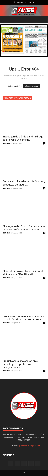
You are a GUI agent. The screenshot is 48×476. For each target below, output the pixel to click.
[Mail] (24, 463)
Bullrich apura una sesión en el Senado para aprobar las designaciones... (21, 364)
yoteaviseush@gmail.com (29, 445)
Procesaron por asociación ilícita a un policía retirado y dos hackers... (23, 318)
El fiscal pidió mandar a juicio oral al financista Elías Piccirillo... (23, 273)
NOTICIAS (6, 143)
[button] (4, 19)
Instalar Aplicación (25, 2)
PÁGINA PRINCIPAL (31, 86)
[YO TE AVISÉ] (24, 10)
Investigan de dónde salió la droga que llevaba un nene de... (23, 138)
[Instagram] (17, 463)
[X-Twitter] (31, 463)
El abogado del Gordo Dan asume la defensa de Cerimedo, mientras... (24, 228)
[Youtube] (37, 463)
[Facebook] (10, 463)
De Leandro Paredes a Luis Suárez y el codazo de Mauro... (24, 183)
